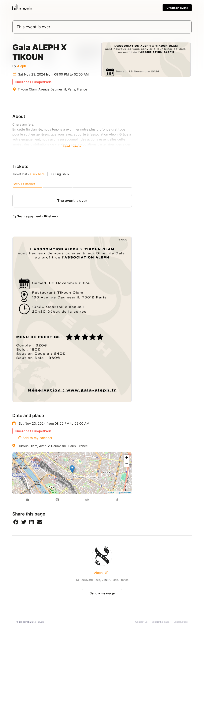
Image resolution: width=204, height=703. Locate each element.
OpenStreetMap (124, 492)
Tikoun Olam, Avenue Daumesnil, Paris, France (53, 446)
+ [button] (126, 457)
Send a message (102, 593)
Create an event (177, 7)
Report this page (160, 621)
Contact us (141, 621)
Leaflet (111, 492)
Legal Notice (181, 621)
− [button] (126, 463)
